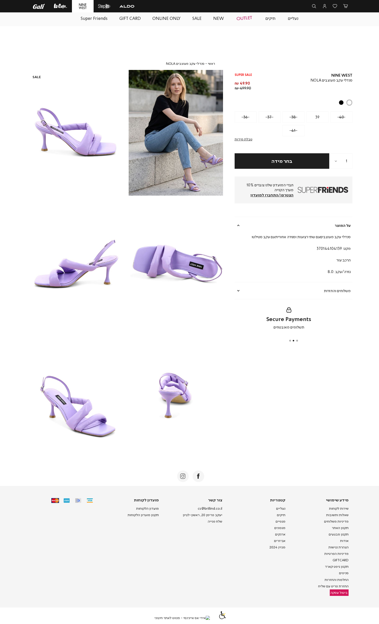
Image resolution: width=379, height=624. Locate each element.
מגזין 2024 (277, 547)
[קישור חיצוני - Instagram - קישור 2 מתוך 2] (183, 476)
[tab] (294, 225)
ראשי (211, 63)
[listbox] (294, 103)
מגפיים (280, 521)
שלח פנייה (215, 521)
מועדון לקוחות (146, 500)
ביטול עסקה (339, 592)
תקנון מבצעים (339, 534)
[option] (349, 102)
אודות (344, 541)
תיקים (281, 515)
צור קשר (215, 500)
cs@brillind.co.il (210, 508)
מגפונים (279, 528)
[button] (345, 6)
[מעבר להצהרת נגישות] (222, 618)
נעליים (280, 508)
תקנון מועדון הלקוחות (143, 515)
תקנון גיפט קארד (337, 566)
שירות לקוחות (339, 508)
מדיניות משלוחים (336, 521)
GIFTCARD (341, 560)
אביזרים (279, 541)
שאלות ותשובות (337, 515)
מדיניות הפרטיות (336, 553)
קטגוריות (277, 500)
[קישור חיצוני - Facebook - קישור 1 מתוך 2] (198, 476)
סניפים (344, 573)
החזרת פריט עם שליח (333, 586)
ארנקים (280, 534)
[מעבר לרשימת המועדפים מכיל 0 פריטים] (335, 6)
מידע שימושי (337, 500)
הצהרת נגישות (338, 547)
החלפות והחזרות (337, 580)
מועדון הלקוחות (147, 508)
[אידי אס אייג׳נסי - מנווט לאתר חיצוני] (182, 618)
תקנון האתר (340, 528)
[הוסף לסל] (282, 161)
